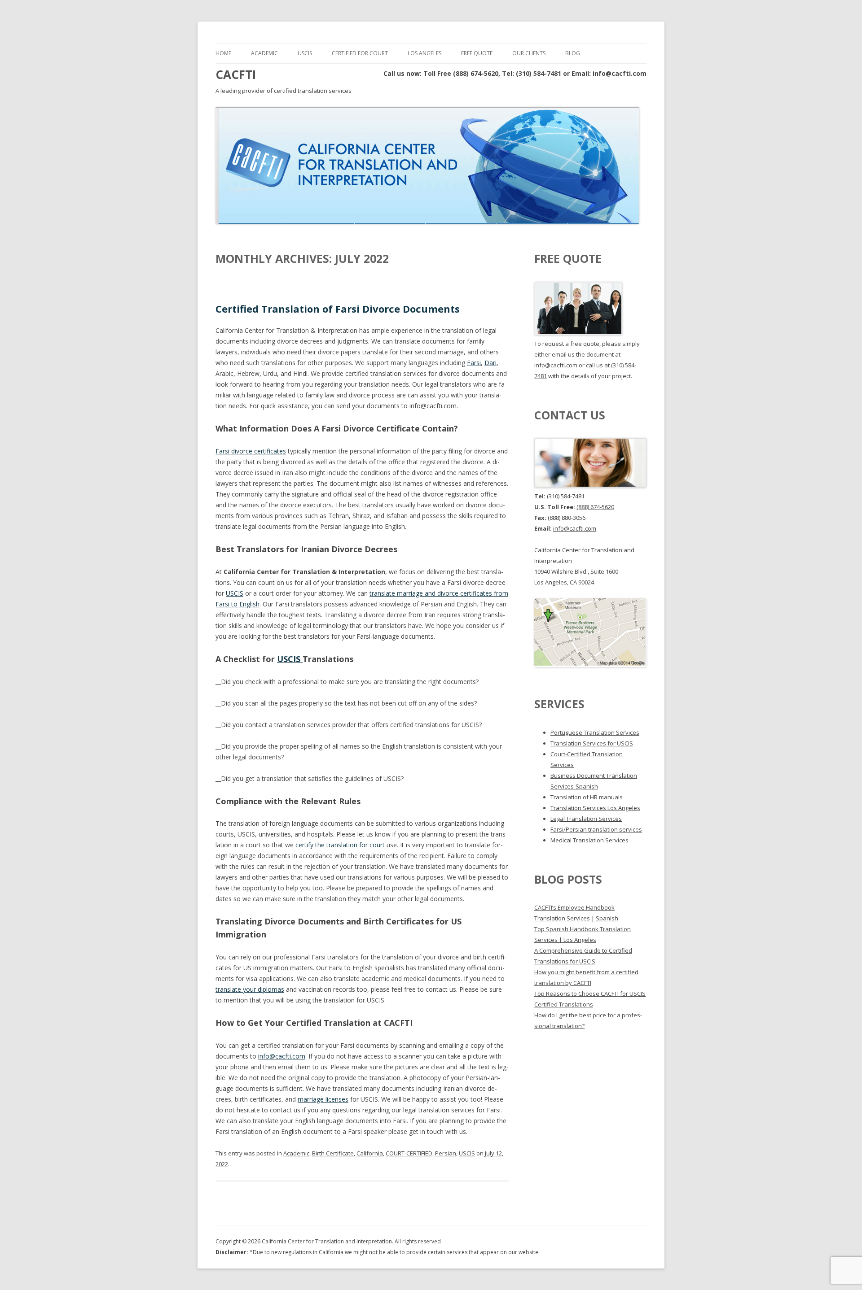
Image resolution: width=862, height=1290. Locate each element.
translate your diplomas (250, 989)
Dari (490, 362)
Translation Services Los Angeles (595, 808)
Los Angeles (424, 53)
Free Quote (477, 53)
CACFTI (236, 74)
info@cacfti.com (281, 1056)
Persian (445, 1153)
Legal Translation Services (586, 819)
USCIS (305, 53)
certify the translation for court (340, 845)
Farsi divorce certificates (251, 451)
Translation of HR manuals (586, 797)
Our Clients (528, 53)
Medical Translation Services (589, 840)
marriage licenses (323, 1099)
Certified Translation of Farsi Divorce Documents (338, 308)
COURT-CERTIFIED (409, 1153)
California (369, 1153)
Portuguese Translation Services (594, 732)
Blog (572, 53)
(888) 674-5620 (595, 507)
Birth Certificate (333, 1153)
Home (223, 53)
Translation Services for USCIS (591, 743)
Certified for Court (360, 53)
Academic (264, 53)
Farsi (474, 362)
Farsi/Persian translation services (596, 829)
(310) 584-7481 (566, 496)
